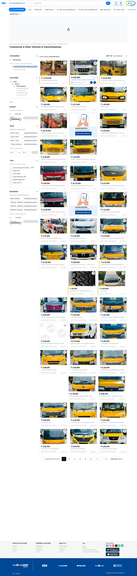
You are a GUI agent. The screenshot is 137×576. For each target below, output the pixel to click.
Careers (61, 551)
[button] (28, 3)
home (11, 44)
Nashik (37, 551)
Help (83, 546)
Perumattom (21, 95)
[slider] (11, 119)
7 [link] (96, 459)
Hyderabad (39, 548)
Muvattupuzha (22, 88)
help (14, 573)
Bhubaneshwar (40, 546)
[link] (116, 459)
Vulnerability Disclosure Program (90, 551)
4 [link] (80, 459)
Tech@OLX (62, 550)
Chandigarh (39, 550)
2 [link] (69, 459)
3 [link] (74, 459)
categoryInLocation (51, 44)
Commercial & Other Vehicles (38, 44)
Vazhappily (21, 90)
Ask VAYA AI (62, 548)
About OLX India (63, 546)
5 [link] (85, 459)
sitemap (18, 573)
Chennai (15, 550)
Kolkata (14, 546)
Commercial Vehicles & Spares (22, 44)
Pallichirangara (22, 93)
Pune (14, 551)
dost (21, 14)
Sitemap (84, 548)
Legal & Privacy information (89, 550)
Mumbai (15, 548)
